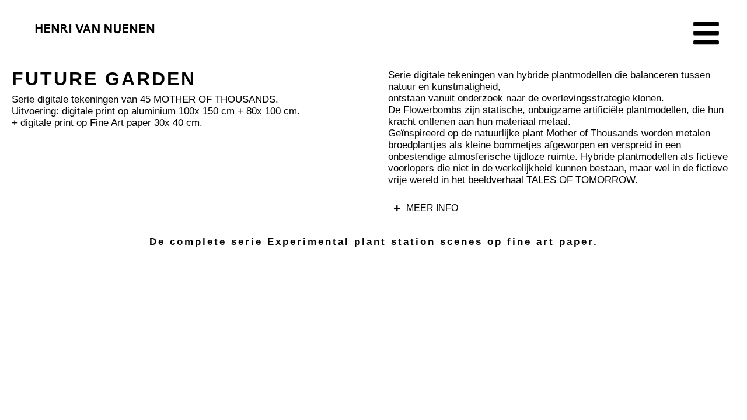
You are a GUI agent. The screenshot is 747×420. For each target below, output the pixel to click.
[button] (706, 33)
